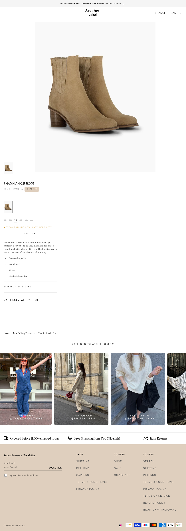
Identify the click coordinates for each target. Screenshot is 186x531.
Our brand (122, 475)
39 (21, 220)
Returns (82, 468)
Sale (117, 468)
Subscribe (55, 468)
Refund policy (154, 503)
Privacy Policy (87, 489)
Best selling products (24, 333)
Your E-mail (9, 463)
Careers (82, 475)
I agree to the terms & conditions (23, 475)
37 (10, 220)
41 (31, 220)
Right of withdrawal (159, 510)
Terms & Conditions (91, 482)
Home (7, 333)
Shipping (83, 461)
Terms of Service (156, 496)
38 (15, 220)
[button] (5, 13)
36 (5, 220)
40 (26, 220)
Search (148, 461)
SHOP (118, 461)
